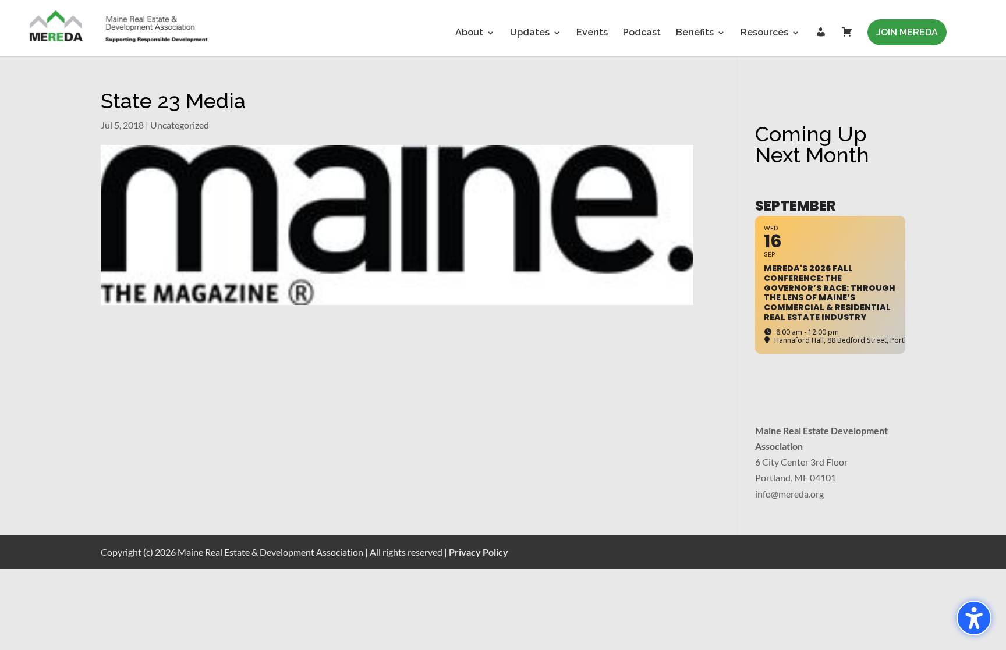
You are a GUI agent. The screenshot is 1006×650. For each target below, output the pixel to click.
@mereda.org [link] (797, 493)
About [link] (469, 33)
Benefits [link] (695, 33)
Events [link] (592, 33)
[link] (119, 27)
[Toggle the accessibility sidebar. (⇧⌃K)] (974, 618)
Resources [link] (764, 33)
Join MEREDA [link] (907, 32)
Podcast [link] (642, 33)
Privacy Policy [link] (478, 551)
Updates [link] (530, 33)
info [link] (763, 493)
